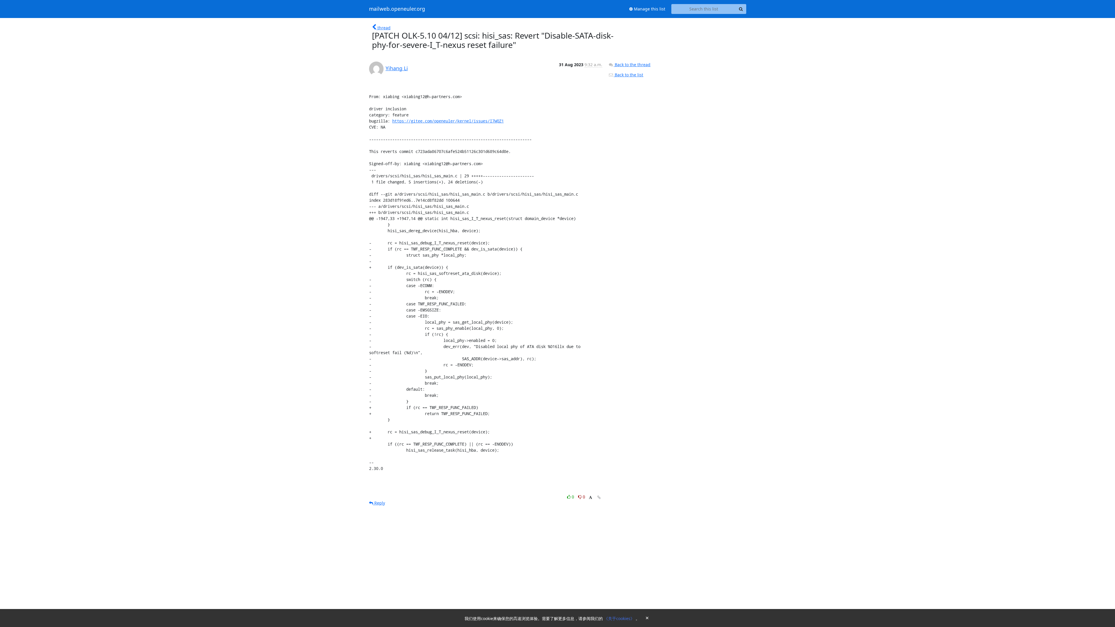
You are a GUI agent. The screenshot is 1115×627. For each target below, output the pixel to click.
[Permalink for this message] (599, 497)
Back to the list (628, 75)
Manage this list (649, 9)
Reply (379, 503)
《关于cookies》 (620, 618)
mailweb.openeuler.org (397, 9)
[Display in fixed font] (590, 498)
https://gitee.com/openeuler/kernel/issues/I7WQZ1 (448, 121)
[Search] (741, 9)
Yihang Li (397, 68)
